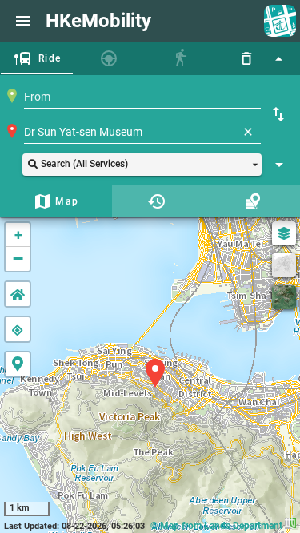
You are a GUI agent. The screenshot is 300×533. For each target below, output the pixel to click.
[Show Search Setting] (279, 164)
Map (66, 201)
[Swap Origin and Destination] (278, 114)
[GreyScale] (284, 265)
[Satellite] (284, 297)
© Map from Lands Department (217, 525)
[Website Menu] (23, 21)
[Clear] (248, 131)
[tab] (37, 58)
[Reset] (246, 58)
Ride (49, 58)
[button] (142, 164)
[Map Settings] (284, 233)
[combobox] (142, 97)
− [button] (18, 258)
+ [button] (18, 234)
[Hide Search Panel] (278, 58)
